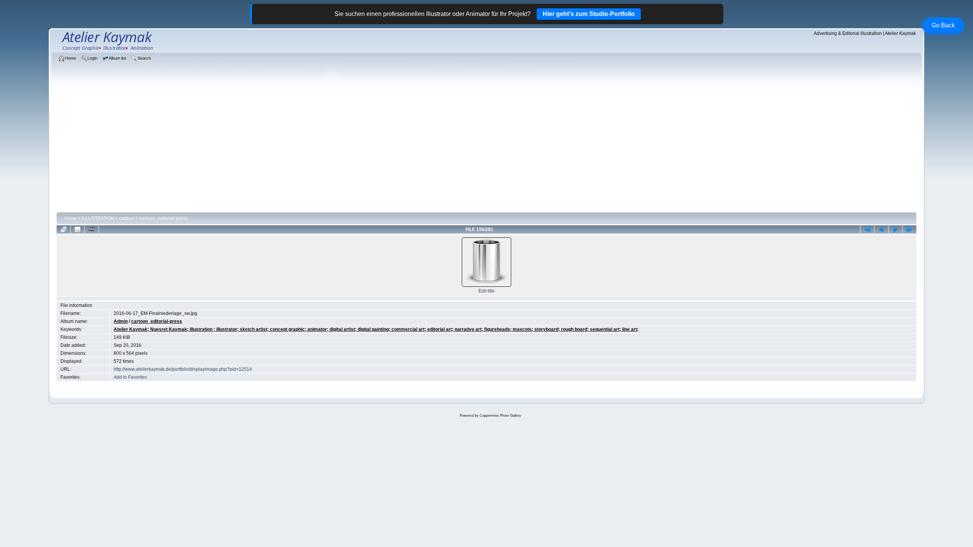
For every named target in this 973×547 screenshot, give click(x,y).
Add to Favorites (130, 377)
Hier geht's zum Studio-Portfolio (589, 14)
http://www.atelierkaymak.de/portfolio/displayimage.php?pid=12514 (183, 369)
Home (70, 218)
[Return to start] (867, 229)
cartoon (127, 218)
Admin (121, 321)
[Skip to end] (909, 229)
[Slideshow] (91, 229)
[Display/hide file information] (77, 229)
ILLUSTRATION (98, 218)
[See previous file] (881, 229)
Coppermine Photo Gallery (500, 415)
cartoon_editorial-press (163, 218)
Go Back (943, 25)
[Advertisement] (486, 153)
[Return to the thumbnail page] (63, 229)
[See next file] (895, 229)
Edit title (487, 291)
